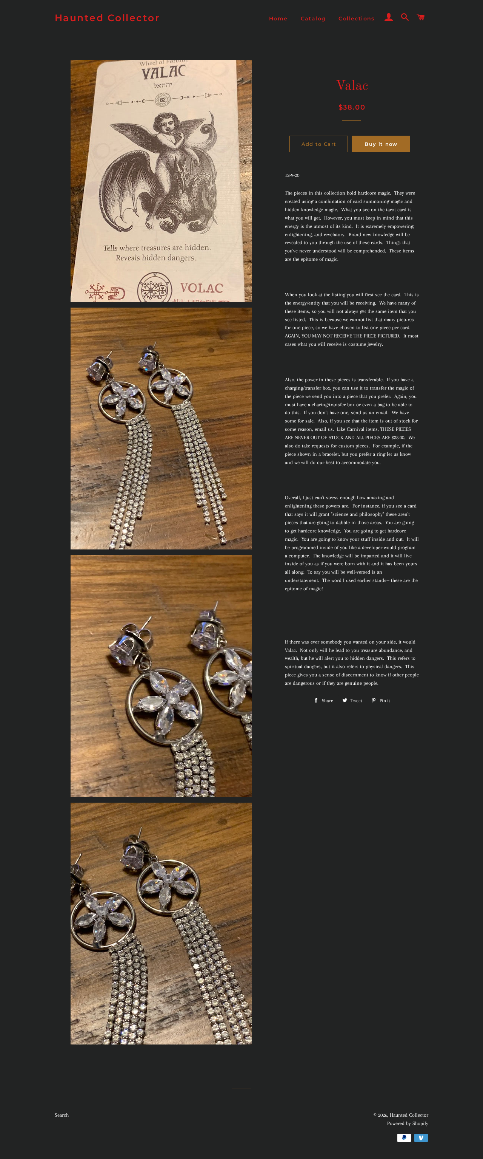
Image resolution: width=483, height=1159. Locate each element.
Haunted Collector (107, 17)
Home (278, 18)
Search (62, 1115)
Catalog (313, 18)
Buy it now (381, 144)
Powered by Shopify (407, 1123)
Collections (356, 18)
